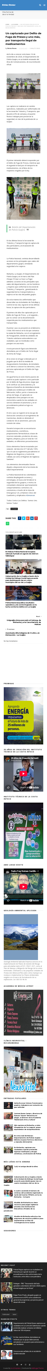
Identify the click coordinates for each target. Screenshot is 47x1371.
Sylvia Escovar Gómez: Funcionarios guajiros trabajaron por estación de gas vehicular (28, 1105)
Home (7, 24)
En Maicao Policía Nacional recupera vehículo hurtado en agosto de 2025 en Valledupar (21, 554)
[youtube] (29, 1365)
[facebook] (17, 1365)
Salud (14, 1314)
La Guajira (14, 24)
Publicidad (6, 1314)
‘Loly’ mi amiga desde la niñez (26, 1166)
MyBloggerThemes (38, 1368)
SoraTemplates (16, 1368)
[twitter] (21, 1365)
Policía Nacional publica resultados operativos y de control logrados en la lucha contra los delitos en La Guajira (21, 605)
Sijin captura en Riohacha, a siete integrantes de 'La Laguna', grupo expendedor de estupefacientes (27, 1127)
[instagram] (25, 1365)
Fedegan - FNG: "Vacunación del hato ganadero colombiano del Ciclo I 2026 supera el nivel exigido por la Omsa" (29, 1286)
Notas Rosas (8, 5)
